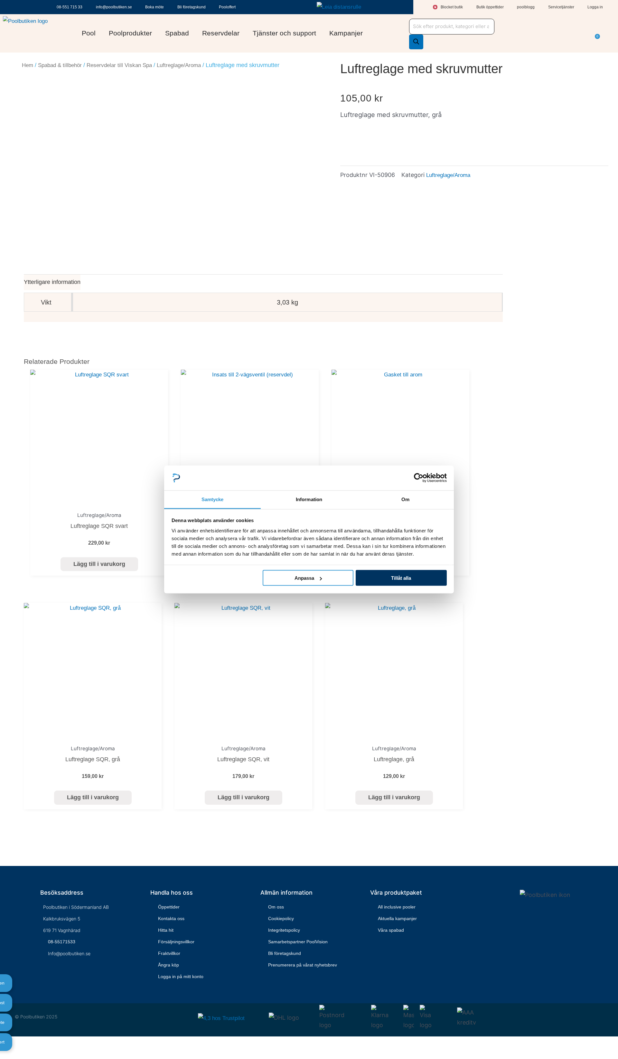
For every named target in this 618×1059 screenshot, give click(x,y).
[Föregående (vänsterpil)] (4, 1055)
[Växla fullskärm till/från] (14, 1043)
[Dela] (24, 1043)
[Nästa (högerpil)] (14, 1055)
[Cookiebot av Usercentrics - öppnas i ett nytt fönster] (418, 478)
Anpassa (304, 578)
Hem (27, 65)
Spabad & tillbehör (60, 65)
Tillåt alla (401, 578)
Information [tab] (309, 499)
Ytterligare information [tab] (52, 282)
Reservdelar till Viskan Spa (119, 65)
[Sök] (416, 41)
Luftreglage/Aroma (179, 65)
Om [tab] (405, 499)
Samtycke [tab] (212, 499)
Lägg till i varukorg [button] (99, 564)
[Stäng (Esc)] (34, 1043)
